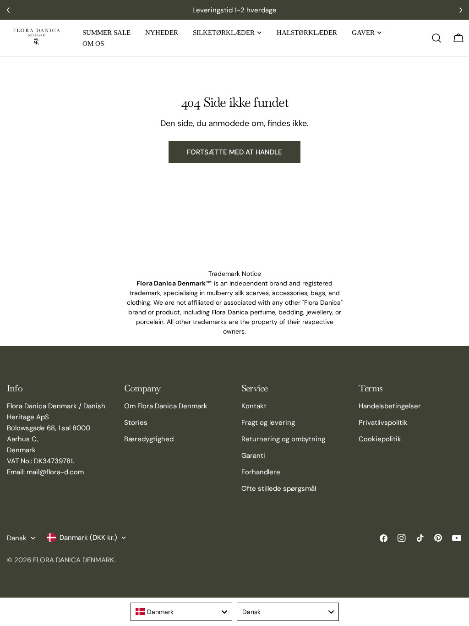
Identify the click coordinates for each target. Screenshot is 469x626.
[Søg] (436, 38)
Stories (135, 422)
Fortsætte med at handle (234, 152)
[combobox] (182, 612)
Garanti (253, 455)
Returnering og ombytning (283, 439)
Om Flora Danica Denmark (165, 406)
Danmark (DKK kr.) (88, 537)
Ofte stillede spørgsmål (278, 488)
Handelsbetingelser (390, 406)
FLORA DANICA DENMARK (73, 560)
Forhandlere (260, 472)
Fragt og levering (268, 422)
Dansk (17, 538)
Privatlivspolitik (383, 422)
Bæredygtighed (149, 439)
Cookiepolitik (380, 439)
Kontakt (254, 406)
